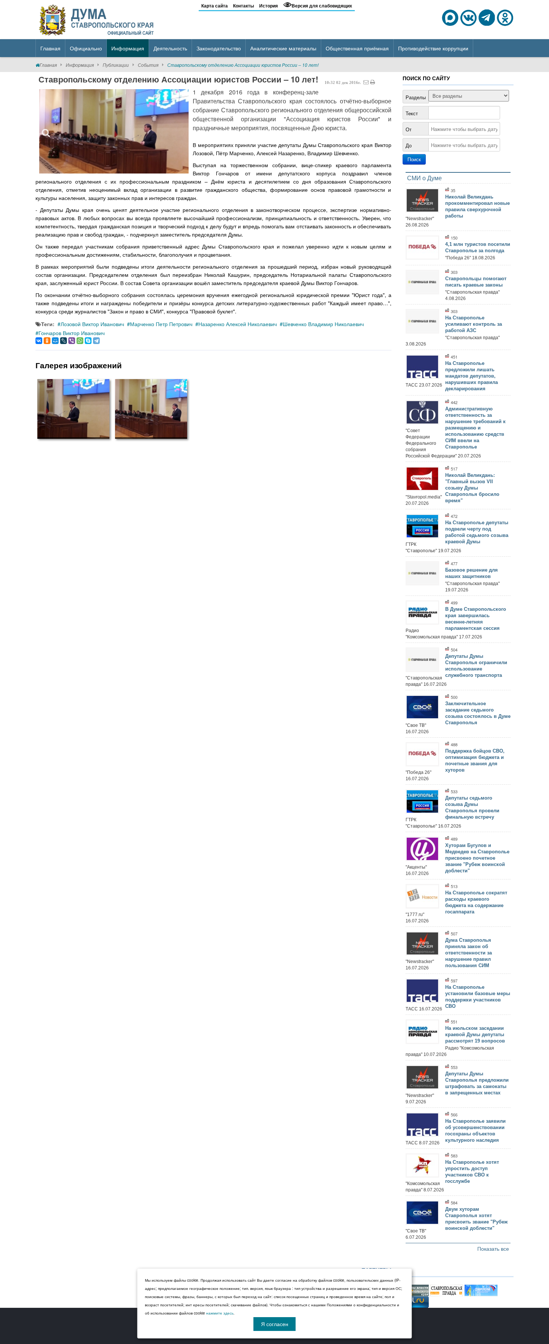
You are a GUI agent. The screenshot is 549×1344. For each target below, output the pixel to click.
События (148, 65)
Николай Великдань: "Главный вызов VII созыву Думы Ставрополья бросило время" (472, 487)
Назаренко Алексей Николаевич (237, 324)
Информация (80, 65)
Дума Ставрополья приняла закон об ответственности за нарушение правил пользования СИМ (468, 952)
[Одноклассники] (47, 340)
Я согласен (274, 1324)
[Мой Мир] (55, 340)
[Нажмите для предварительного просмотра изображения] (114, 131)
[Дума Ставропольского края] (97, 18)
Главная (48, 65)
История (268, 5)
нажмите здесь (219, 1313)
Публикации (116, 65)
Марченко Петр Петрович (161, 324)
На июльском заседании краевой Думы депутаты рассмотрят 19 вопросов (475, 1034)
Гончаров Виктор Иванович (71, 333)
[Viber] (71, 340)
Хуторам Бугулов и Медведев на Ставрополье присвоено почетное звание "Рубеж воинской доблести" (477, 858)
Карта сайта (214, 5)
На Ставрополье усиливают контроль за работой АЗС (473, 324)
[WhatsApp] (80, 340)
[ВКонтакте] (38, 340)
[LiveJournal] (63, 340)
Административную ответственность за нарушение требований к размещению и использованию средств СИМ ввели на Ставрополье (475, 428)
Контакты (243, 5)
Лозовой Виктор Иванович (92, 324)
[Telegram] (96, 340)
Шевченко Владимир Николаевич (323, 324)
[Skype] (88, 340)
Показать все (493, 1248)
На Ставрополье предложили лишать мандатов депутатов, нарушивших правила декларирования (471, 375)
